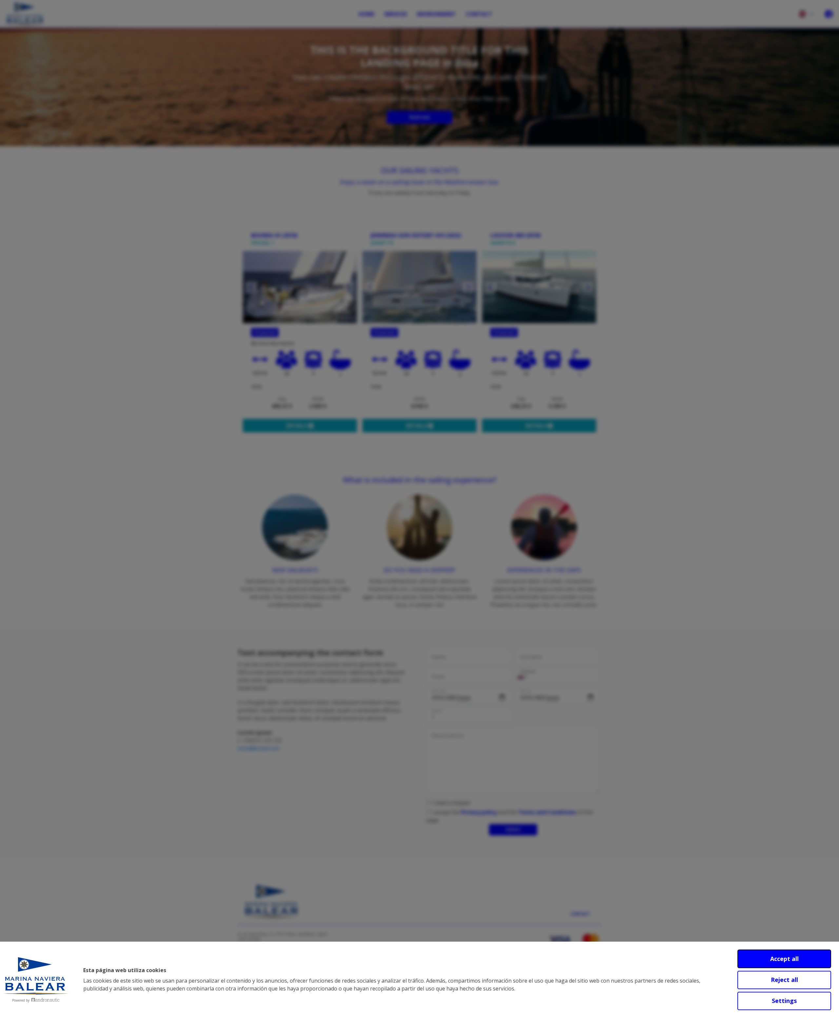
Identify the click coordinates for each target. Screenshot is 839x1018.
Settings (784, 1001)
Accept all (784, 959)
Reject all (784, 980)
